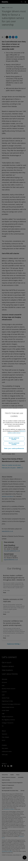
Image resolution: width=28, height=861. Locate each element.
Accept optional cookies (14, 438)
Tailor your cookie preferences (14, 448)
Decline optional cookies (14, 443)
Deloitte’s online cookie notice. (16, 432)
